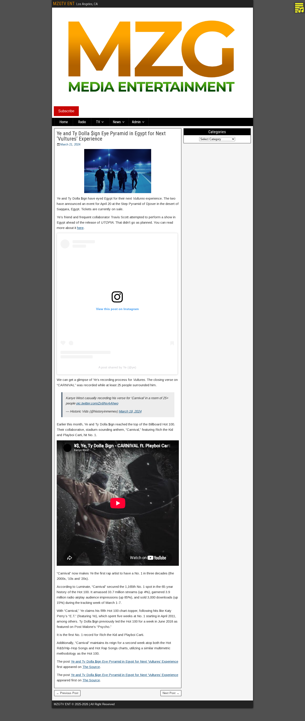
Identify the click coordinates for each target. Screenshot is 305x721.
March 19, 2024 (130, 411)
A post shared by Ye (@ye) (117, 367)
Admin (136, 122)
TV (98, 122)
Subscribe (66, 111)
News (117, 122)
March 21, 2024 (70, 144)
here (80, 228)
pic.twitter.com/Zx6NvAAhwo (97, 403)
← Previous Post (67, 693)
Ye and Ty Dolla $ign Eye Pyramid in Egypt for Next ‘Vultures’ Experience (111, 136)
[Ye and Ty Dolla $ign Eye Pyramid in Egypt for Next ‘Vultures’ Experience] (118, 171)
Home (63, 122)
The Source (91, 667)
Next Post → (171, 693)
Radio (82, 122)
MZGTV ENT (64, 3)
